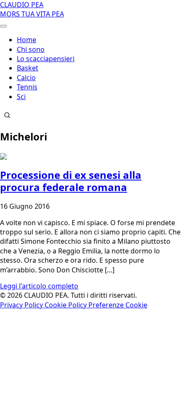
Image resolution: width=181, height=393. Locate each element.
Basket (27, 68)
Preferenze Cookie (117, 305)
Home (26, 39)
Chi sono (31, 49)
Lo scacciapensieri (46, 58)
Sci (21, 96)
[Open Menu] (3, 26)
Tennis (27, 87)
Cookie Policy (66, 305)
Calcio (26, 77)
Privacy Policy (22, 305)
